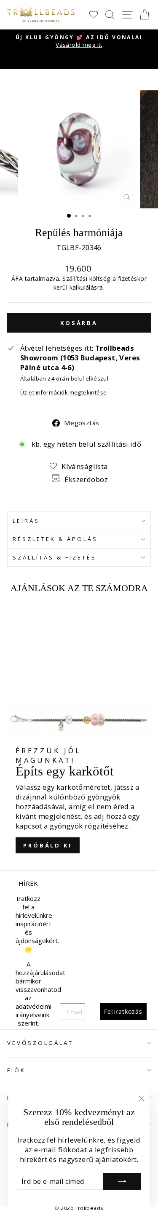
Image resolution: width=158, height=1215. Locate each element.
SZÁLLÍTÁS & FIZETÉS (54, 557)
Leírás (26, 521)
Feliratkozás (123, 1011)
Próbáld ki (47, 845)
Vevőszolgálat (40, 1043)
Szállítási (74, 278)
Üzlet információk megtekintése (63, 392)
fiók (16, 1070)
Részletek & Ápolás (55, 539)
